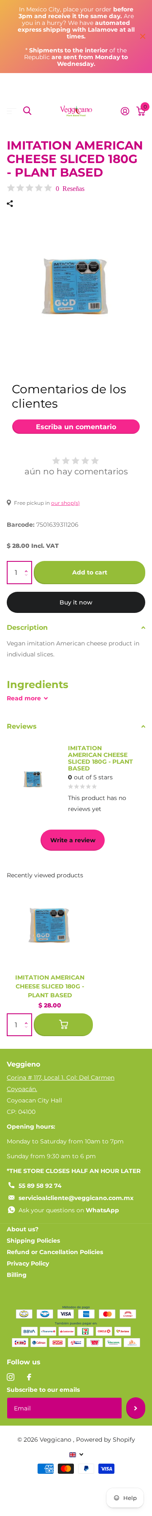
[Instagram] (10, 1377)
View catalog (11, 110)
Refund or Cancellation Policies (55, 1252)
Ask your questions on (69, 1210)
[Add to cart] (63, 1024)
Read (24, 698)
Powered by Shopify (105, 1439)
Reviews (22, 726)
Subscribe (135, 1407)
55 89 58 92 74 (40, 1185)
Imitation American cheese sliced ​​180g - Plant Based (49, 986)
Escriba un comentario (76, 427)
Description (27, 627)
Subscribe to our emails (43, 1390)
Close (142, 36)
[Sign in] (124, 111)
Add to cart (89, 572)
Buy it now (76, 602)
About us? (22, 1229)
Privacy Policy (28, 1263)
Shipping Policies (33, 1240)
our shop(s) (65, 503)
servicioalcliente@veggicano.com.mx (76, 1198)
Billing (17, 1275)
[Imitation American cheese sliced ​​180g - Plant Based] (50, 924)
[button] (28, 565)
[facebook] (29, 1377)
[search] (27, 110)
